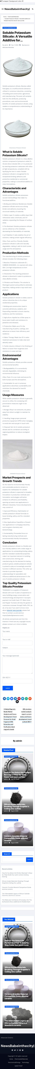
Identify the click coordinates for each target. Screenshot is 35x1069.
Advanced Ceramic (7, 1038)
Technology (25, 1062)
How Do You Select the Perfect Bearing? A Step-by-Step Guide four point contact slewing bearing (17, 775)
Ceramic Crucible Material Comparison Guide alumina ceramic (16, 838)
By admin (5, 45)
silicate (6, 47)
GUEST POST (19, 1066)
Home (11, 1059)
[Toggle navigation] (3, 9)
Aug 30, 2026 (15, 779)
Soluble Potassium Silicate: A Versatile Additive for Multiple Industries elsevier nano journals (17, 42)
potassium (26, 45)
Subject (5, 648)
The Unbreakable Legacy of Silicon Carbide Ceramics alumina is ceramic (15, 894)
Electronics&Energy (14, 1062)
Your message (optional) (11, 656)
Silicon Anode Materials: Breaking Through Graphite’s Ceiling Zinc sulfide (16, 806)
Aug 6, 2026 (14, 811)
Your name (6, 631)
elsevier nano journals (14, 610)
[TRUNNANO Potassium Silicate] (18, 455)
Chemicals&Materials (9, 28)
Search (7, 854)
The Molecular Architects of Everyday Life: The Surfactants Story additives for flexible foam (17, 901)
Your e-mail (6, 639)
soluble (11, 47)
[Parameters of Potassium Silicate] (18, 129)
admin (19, 741)
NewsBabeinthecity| (17, 9)
